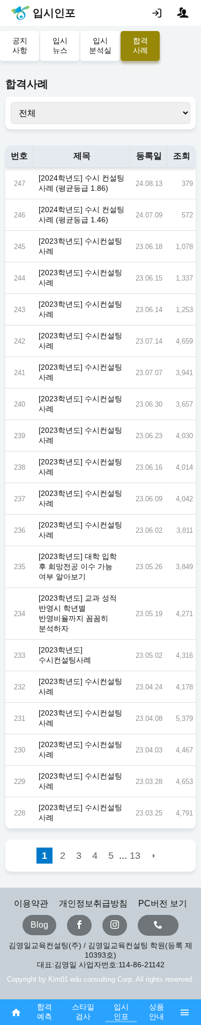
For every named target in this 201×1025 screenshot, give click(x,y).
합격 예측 (44, 1012)
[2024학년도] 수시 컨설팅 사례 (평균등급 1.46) (81, 214)
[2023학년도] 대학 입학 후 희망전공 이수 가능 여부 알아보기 (78, 566)
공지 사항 (19, 45)
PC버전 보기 (162, 903)
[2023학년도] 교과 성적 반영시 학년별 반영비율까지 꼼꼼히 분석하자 (78, 613)
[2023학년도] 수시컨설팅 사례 (80, 246)
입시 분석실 (100, 45)
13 (135, 855)
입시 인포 (121, 1012)
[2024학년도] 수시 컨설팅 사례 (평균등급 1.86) (81, 183)
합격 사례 (140, 45)
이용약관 (31, 903)
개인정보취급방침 (93, 903)
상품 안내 (156, 1012)
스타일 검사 (83, 1012)
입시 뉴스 (60, 45)
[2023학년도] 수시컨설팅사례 (65, 655)
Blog (39, 924)
